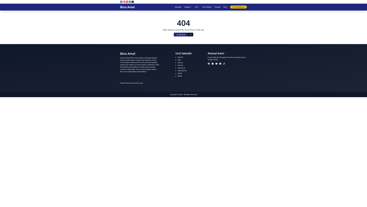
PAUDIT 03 (181, 68)
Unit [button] (196, 7)
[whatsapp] (130, 2)
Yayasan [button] (187, 7)
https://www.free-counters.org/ (131, 83)
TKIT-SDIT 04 (182, 71)
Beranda (178, 7)
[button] (181, 34)
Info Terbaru (207, 7)
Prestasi (217, 7)
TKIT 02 (180, 63)
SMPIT (180, 73)
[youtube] (127, 2)
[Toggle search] (190, 34)
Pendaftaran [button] (239, 7)
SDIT (179, 60)
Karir (225, 7)
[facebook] (121, 2)
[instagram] (124, 2)
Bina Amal (127, 7)
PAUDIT (180, 57)
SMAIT (180, 76)
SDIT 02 (180, 65)
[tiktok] (133, 2)
